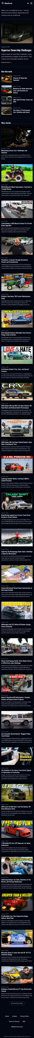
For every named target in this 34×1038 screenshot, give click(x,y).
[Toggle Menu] (31, 3)
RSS (24, 1021)
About (7, 1016)
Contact (14, 1016)
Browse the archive (17, 1003)
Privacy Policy (24, 1016)
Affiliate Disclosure (17, 1027)
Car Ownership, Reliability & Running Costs (19, 1036)
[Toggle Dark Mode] (28, 3)
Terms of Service (14, 1021)
